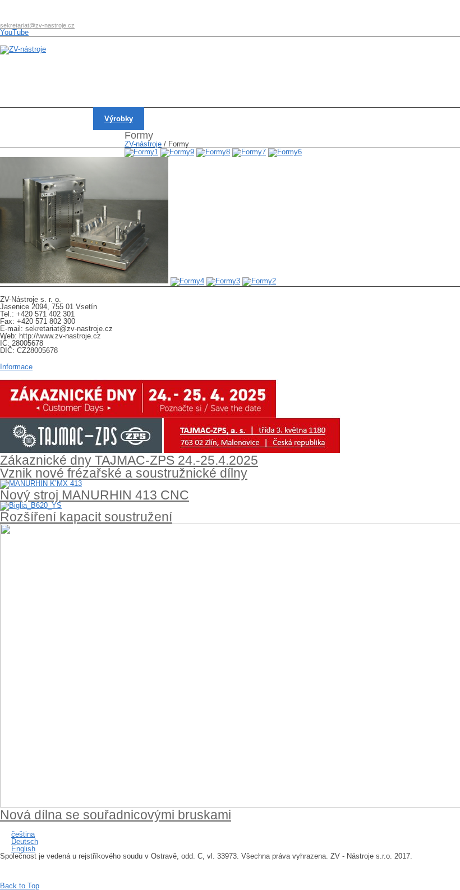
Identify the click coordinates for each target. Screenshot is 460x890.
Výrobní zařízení (182, 118)
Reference (248, 118)
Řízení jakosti (309, 118)
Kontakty (369, 118)
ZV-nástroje (143, 144)
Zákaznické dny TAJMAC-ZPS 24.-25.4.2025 (129, 460)
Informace (16, 367)
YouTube (14, 32)
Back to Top (19, 886)
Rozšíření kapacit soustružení (86, 517)
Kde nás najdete (37, 141)
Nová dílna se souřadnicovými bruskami (115, 815)
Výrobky (118, 118)
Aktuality (67, 118)
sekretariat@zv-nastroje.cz (37, 25)
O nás (21, 118)
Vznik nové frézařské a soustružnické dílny (123, 473)
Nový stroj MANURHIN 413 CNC (94, 495)
